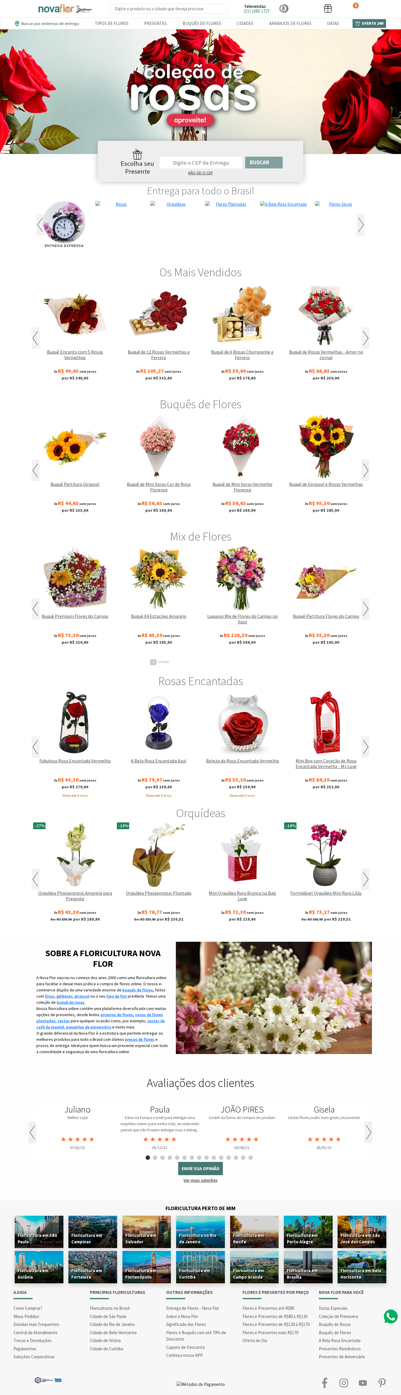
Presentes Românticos (340, 1348)
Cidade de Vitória (105, 1340)
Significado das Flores (186, 1324)
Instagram (343, 1383)
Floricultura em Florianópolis (140, 1274)
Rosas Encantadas (200, 681)
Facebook (324, 1383)
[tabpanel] (200, 91)
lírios (49, 996)
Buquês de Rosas (335, 1324)
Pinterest (381, 1383)
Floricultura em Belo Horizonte (361, 1274)
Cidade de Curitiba (106, 1348)
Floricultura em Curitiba (194, 1274)
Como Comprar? (28, 1308)
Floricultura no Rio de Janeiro (197, 1238)
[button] (284, 8)
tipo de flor (116, 996)
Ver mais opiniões (200, 1180)
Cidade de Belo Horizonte (113, 1332)
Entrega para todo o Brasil (200, 190)
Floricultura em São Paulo (37, 1238)
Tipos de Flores (112, 23)
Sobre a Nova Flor (182, 1316)
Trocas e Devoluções (33, 1340)
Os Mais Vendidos (200, 272)
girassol (82, 996)
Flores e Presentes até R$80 (268, 1308)
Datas (333, 23)
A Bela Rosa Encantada (339, 1340)
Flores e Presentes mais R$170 (270, 1332)
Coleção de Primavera (338, 1316)
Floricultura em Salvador (140, 1238)
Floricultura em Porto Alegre (302, 1238)
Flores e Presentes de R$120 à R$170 (275, 1324)
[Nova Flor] (65, 9)
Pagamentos (25, 1348)
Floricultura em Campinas (86, 1238)
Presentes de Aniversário (342, 1356)
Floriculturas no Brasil (109, 1308)
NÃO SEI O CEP (200, 172)
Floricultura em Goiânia (33, 1274)
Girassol (160, 661)
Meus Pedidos (26, 1316)
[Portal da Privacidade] (48, 1379)
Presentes (155, 23)
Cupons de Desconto (185, 1347)
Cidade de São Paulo (108, 1316)
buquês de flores (137, 990)
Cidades (245, 23)
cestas (64, 1020)
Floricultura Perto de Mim (200, 1208)
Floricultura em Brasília (302, 1274)
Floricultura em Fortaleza (86, 1274)
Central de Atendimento (36, 1332)
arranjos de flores (116, 1014)
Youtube (362, 1383)
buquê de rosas (71, 1002)
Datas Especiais (333, 1308)
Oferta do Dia (254, 1340)
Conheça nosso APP (184, 1355)
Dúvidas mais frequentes (36, 1324)
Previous (40, 224)
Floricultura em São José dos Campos (360, 1238)
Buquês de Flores (202, 23)
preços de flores (139, 1039)
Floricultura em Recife (248, 1238)
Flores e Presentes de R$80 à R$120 (274, 1316)
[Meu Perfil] (306, 8)
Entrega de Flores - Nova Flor (192, 1308)
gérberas (64, 996)
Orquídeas (200, 813)
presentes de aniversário (88, 1027)
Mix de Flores (200, 536)
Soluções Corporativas (34, 1356)
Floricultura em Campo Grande (248, 1274)
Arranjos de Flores (290, 23)
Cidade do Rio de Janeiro (112, 1324)
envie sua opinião (201, 1168)
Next (361, 224)
